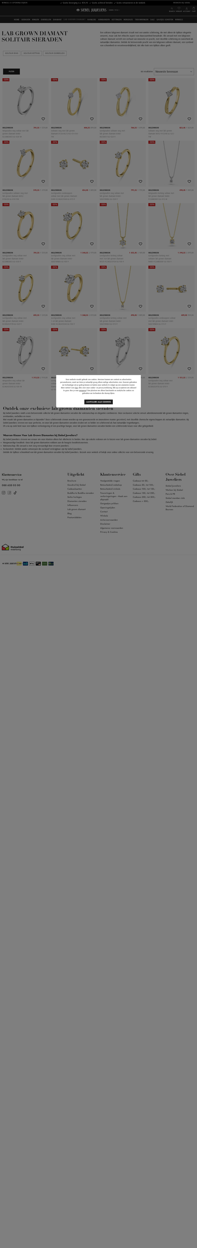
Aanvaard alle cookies (98, 402)
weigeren (82, 390)
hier (76, 388)
